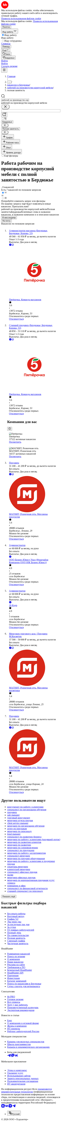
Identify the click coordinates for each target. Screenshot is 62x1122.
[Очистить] (5, 106)
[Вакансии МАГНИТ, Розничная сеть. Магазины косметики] (34, 668)
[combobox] (15, 100)
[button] (4, 60)
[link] (6, 54)
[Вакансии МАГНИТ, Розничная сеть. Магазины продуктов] (34, 494)
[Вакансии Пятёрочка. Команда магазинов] (34, 272)
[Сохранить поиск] (4, 114)
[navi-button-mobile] (4, 70)
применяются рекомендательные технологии (26, 1090)
